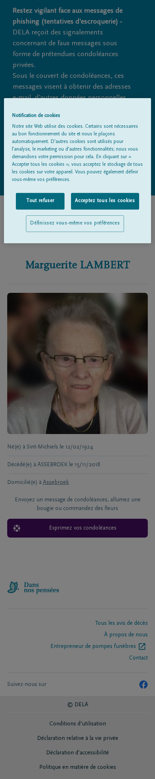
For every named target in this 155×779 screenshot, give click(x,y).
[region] (77, 170)
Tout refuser (40, 200)
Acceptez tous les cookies (105, 200)
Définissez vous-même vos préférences (75, 223)
